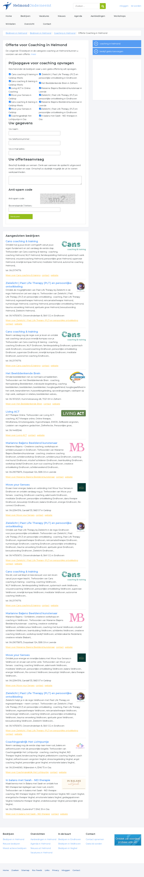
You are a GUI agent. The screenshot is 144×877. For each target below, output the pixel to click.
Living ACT (13, 411)
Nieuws (62, 16)
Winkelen (11, 24)
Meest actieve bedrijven (14, 848)
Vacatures (44, 16)
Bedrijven (25, 16)
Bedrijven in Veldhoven (69, 843)
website (54, 275)
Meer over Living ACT (16, 435)
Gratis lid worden (94, 843)
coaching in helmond (110, 43)
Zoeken (15, 870)
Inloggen (66, 870)
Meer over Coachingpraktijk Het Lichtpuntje (27, 772)
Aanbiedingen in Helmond (43, 839)
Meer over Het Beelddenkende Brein (24, 404)
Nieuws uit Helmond (41, 848)
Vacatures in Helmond (41, 852)
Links (47, 870)
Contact (47, 24)
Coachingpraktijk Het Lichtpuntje (27, 741)
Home (9, 16)
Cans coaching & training (22, 241)
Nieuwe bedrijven (11, 843)
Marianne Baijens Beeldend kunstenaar (31, 443)
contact (45, 275)
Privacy (55, 870)
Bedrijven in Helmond (38, 6)
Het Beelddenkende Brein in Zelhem (59, 83)
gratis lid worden (127, 840)
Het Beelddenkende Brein (23, 373)
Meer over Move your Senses (20, 515)
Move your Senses (18, 484)
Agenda (78, 16)
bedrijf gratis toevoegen (111, 51)
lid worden (136, 6)
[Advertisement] (116, 79)
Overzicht (29, 24)
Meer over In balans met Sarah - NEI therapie (28, 814)
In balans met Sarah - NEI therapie (28, 780)
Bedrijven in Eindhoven (69, 839)
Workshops (120, 16)
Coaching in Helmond (64, 33)
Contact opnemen (95, 839)
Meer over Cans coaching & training (23, 275)
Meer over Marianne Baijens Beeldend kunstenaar (30, 477)
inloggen (124, 6)
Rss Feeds (37, 870)
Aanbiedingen (98, 16)
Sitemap (25, 870)
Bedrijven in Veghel (67, 848)
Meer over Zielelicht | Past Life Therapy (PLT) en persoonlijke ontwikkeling (42, 320)
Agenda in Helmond (40, 843)
